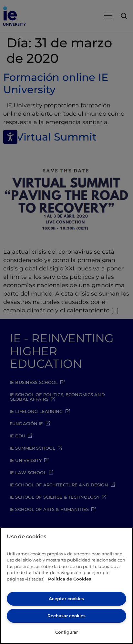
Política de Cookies (69, 578)
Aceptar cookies (66, 598)
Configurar (66, 632)
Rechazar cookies (66, 615)
